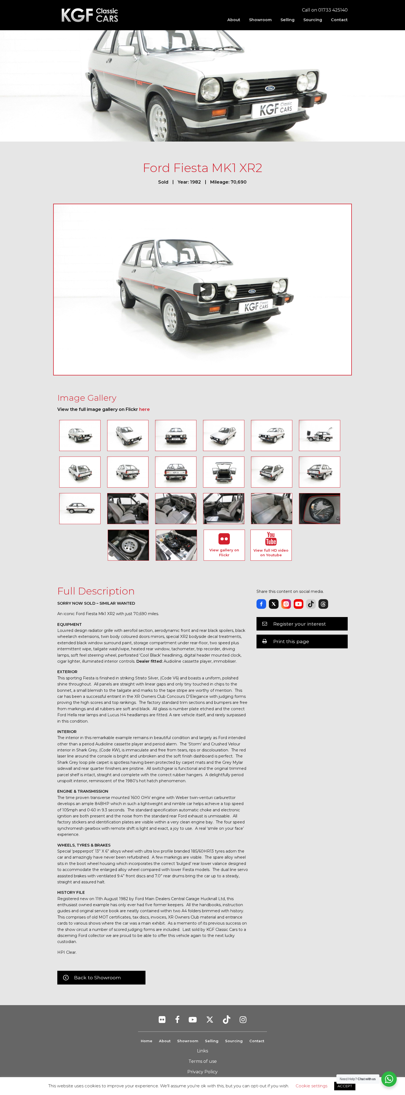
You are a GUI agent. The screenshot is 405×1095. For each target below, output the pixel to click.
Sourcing (312, 19)
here (144, 409)
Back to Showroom (97, 977)
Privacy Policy (202, 1071)
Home (146, 1041)
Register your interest (299, 624)
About (233, 19)
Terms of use (202, 1061)
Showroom (260, 19)
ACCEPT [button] (344, 1086)
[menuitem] (234, 19)
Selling (287, 19)
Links (202, 1050)
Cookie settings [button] (311, 1085)
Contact (339, 19)
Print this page (291, 641)
